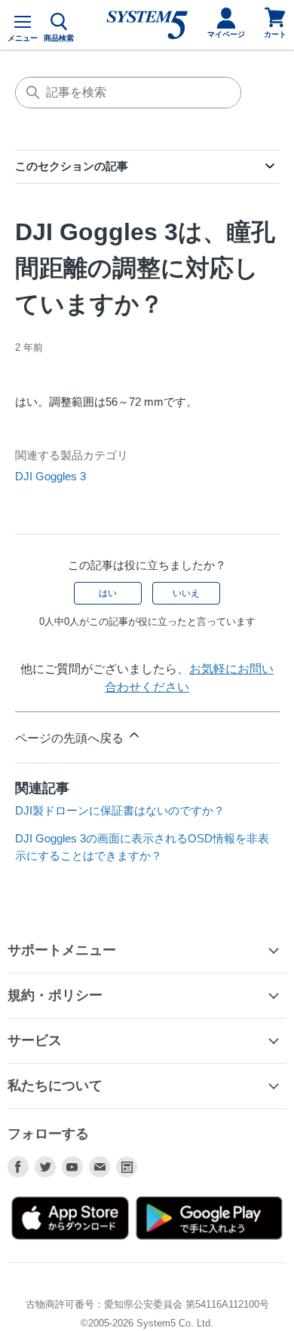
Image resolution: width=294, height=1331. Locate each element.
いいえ (186, 593)
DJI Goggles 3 (50, 476)
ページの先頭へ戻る (71, 738)
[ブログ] (126, 1166)
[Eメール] (99, 1166)
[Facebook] (18, 1166)
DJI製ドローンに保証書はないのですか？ (120, 810)
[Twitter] (45, 1166)
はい (108, 593)
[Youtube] (72, 1166)
